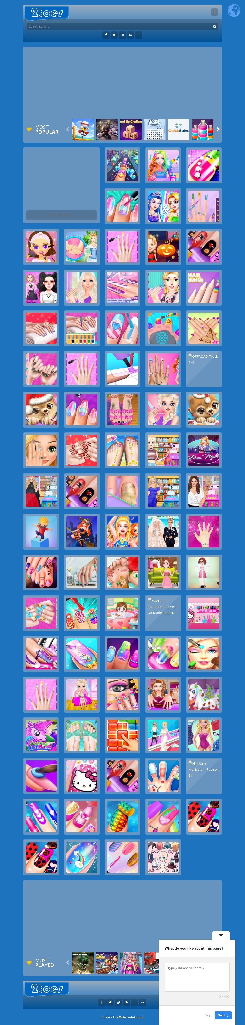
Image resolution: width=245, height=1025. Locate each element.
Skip (208, 1015)
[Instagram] (122, 35)
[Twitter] (114, 35)
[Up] (142, 1002)
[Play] (83, 129)
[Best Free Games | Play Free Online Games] (47, 14)
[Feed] (130, 35)
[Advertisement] (122, 82)
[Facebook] (106, 35)
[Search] (214, 26)
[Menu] (214, 12)
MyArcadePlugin (131, 1017)
